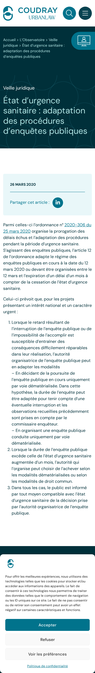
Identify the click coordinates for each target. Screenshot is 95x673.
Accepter (47, 625)
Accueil (9, 39)
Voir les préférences (47, 654)
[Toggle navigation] (85, 13)
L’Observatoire (32, 39)
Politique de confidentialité (47, 666)
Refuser (47, 639)
